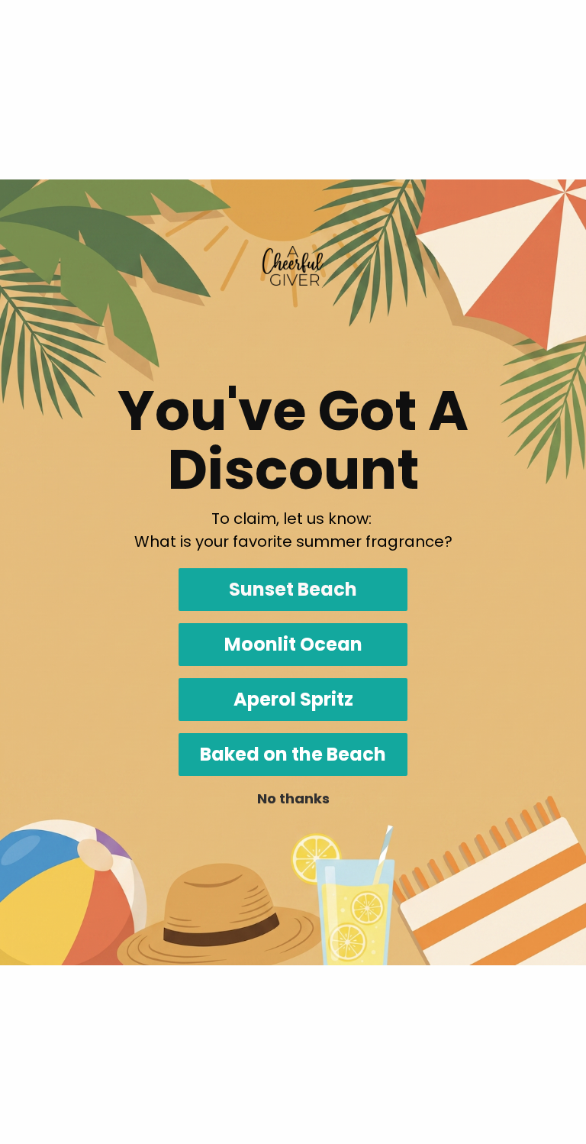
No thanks (293, 798)
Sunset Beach (293, 589)
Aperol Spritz (293, 699)
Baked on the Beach (293, 754)
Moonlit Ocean (293, 644)
